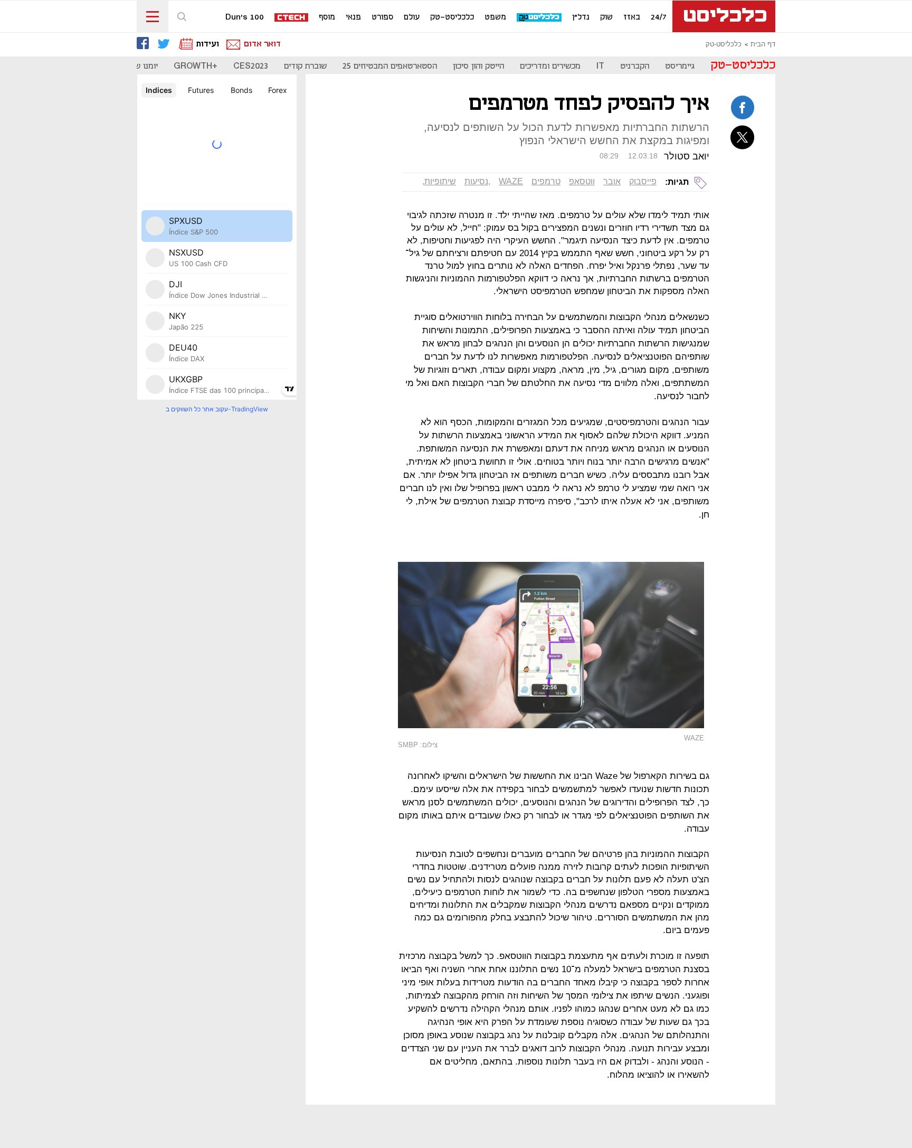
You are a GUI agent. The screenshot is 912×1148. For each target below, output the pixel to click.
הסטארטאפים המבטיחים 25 (390, 66)
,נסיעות (477, 181)
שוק (606, 17)
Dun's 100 (244, 17)
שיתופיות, (439, 181)
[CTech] (292, 18)
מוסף (327, 17)
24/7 (659, 17)
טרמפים (545, 181)
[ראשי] (723, 16)
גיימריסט (680, 66)
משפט (495, 17)
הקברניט (634, 66)
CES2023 (250, 66)
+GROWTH (195, 66)
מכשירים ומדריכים (550, 66)
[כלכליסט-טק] (539, 18)
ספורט (382, 17)
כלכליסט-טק (452, 17)
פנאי (353, 17)
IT (600, 66)
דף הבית (762, 44)
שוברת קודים (305, 66)
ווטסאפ (582, 181)
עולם (412, 17)
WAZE (511, 181)
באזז (631, 17)
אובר (612, 181)
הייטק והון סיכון (478, 66)
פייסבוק (643, 181)
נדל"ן (581, 17)
